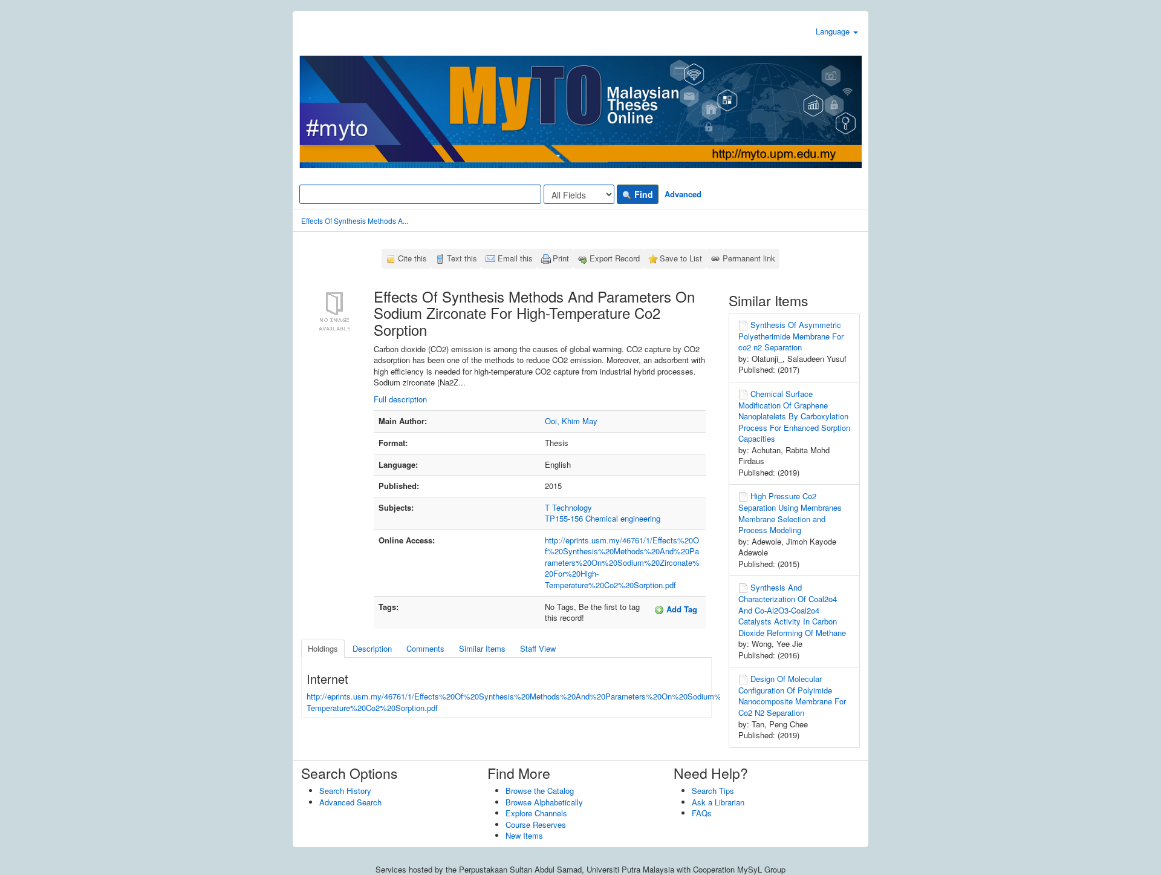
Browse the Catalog (540, 790)
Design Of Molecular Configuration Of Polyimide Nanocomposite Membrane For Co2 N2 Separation (792, 695)
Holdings (323, 648)
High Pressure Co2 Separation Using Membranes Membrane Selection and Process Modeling (790, 513)
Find (642, 194)
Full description (400, 399)
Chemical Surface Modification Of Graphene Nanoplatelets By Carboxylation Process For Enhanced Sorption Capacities (794, 416)
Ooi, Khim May (571, 421)
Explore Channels (536, 813)
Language (834, 31)
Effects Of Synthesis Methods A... (354, 220)
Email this (515, 258)
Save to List (681, 258)
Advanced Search (350, 802)
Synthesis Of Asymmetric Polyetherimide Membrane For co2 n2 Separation (791, 336)
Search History (345, 790)
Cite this (412, 258)
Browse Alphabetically (544, 802)
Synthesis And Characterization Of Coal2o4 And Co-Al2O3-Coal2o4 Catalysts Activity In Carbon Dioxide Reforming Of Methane (792, 610)
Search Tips (713, 790)
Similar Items (482, 648)
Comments (425, 648)
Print (561, 258)
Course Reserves (536, 824)
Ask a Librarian (718, 802)
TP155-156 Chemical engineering (602, 518)
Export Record (615, 258)
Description (372, 648)
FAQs (702, 813)
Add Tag (680, 609)
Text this (462, 258)
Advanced (683, 194)
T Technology (568, 507)
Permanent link (749, 258)
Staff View (538, 648)
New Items (524, 835)
